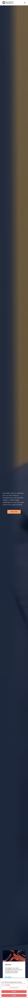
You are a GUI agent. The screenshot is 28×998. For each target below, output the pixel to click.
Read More (8, 977)
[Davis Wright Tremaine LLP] (8, 2)
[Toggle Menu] (24, 2)
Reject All (14, 991)
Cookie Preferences (14, 987)
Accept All (14, 995)
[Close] (26, 979)
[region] (14, 988)
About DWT (14, 511)
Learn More (7, 984)
